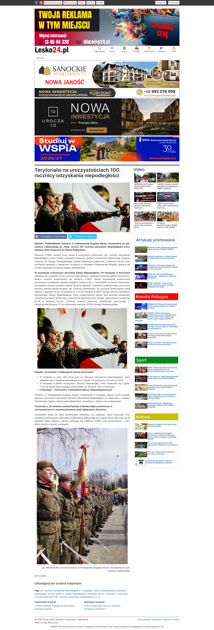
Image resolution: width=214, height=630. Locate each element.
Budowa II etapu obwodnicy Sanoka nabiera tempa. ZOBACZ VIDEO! (162, 248)
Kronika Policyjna (152, 296)
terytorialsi (110, 594)
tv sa (97, 597)
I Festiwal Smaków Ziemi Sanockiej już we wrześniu (161, 425)
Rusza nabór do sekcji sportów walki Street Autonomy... (142, 206)
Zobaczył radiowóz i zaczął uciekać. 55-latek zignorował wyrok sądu (162, 257)
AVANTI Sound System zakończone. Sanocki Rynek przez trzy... (167, 206)
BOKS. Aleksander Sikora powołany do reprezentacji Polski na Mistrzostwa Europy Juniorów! (162, 369)
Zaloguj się (161, 2)
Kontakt (100, 2)
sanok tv (60, 594)
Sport (124, 51)
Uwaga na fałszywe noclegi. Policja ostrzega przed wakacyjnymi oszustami (162, 335)
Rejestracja (174, 2)
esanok (97, 590)
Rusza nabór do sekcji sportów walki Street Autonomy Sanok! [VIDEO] (162, 377)
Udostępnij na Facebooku (53, 236)
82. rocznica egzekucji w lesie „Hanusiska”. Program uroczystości (162, 444)
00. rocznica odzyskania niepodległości (59, 590)
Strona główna (144, 619)
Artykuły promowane (155, 240)
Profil (174, 51)
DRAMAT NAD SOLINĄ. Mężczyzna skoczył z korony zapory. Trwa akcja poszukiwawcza (162, 327)
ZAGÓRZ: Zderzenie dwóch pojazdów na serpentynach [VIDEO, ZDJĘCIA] (167, 186)
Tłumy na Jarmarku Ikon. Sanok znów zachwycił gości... (143, 225)
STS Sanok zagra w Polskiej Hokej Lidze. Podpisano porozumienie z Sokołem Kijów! (161, 396)
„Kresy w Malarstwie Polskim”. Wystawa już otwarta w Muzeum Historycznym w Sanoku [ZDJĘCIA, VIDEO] (162, 436)
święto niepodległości (76, 594)
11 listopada (86, 590)
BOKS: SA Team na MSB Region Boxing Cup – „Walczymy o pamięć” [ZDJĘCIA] (162, 276)
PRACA (82, 2)
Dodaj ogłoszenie (54, 2)
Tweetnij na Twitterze (84, 236)
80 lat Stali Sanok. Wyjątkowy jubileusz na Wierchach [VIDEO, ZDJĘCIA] (160, 405)
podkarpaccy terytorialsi (114, 590)
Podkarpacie (41, 594)
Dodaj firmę (71, 2)
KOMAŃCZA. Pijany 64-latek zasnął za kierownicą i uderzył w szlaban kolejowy (162, 306)
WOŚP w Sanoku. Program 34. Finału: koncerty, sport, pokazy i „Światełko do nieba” (160, 285)
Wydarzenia (149, 51)
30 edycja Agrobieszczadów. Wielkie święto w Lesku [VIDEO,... (167, 225)
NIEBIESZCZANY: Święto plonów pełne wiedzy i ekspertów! (143, 186)
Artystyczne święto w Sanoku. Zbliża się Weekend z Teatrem (160, 462)
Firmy (111, 51)
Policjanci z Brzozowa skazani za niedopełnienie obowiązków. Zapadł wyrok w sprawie (162, 267)
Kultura (142, 416)
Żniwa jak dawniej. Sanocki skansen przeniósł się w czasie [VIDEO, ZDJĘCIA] (162, 387)
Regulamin (157, 619)
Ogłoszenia (100, 51)
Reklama (90, 2)
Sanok (51, 594)
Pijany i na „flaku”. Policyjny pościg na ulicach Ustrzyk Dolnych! (161, 343)
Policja (137, 51)
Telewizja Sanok (96, 594)
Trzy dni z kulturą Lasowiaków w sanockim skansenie (161, 453)
